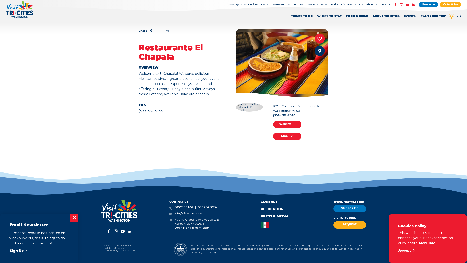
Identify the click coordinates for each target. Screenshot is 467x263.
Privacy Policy (128, 251)
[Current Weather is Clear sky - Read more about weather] (451, 17)
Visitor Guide (450, 4)
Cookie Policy (112, 251)
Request (350, 224)
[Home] (19, 11)
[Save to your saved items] (319, 39)
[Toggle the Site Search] (459, 18)
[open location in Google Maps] (249, 106)
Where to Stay (329, 16)
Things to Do (302, 16)
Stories (359, 4)
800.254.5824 (207, 207)
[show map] (319, 51)
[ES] (266, 225)
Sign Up (17, 251)
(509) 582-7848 (284, 115)
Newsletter (428, 4)
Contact (385, 4)
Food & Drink (357, 16)
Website (285, 124)
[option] (266, 225)
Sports (265, 4)
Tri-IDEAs (346, 4)
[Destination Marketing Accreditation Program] (180, 249)
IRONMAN (278, 4)
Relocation (272, 209)
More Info (427, 243)
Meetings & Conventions (243, 4)
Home (166, 31)
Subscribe (349, 208)
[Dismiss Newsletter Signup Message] (74, 218)
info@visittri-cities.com (191, 213)
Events (410, 16)
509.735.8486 (184, 207)
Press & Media (329, 4)
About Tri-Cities (386, 16)
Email (285, 136)
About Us (372, 4)
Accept (404, 251)
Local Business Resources (302, 4)
